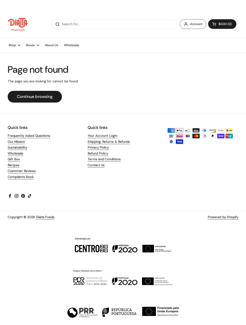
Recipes (13, 165)
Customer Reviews (22, 171)
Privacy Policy (98, 147)
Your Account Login (102, 136)
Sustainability (17, 147)
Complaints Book (21, 177)
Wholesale (15, 153)
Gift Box (14, 159)
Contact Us (96, 165)
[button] (222, 24)
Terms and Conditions (104, 159)
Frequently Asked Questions (29, 136)
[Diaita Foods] (18, 24)
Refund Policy (98, 153)
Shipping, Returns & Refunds (109, 142)
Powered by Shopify (223, 217)
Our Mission (16, 142)
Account (196, 24)
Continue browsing (35, 96)
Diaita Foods (45, 217)
